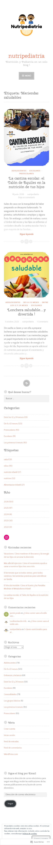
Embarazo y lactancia (12, 675)
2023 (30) (8, 521)
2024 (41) (8, 514)
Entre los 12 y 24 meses (14, 682)
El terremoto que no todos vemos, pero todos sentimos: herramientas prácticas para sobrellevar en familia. (25, 576)
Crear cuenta (9, 729)
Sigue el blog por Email (22, 773)
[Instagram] (6, 537)
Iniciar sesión (9, 735)
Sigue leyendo (18, 234)
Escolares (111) (10, 436)
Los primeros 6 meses (13, 707)
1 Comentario (42, 322)
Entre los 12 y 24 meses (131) (16, 417)
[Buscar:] (26, 398)
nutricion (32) (9, 478)
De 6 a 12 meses (31, 302)
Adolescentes (19, 171)
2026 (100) (8, 502)
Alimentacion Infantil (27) (14, 485)
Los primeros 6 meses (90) (15, 443)
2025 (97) (8, 508)
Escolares (34, 171)
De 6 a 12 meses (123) (13, 424)
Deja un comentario (26, 197)
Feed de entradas (11, 741)
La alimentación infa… (19, 621)
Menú (28, 75)
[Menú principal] (26, 383)
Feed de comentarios (13, 748)
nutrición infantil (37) (12, 472)
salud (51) (8, 459)
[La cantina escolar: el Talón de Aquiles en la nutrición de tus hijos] (26, 137)
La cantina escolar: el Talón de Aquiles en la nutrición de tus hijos (26, 182)
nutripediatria (26, 55)
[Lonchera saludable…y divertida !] (26, 274)
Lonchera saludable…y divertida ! (26, 312)
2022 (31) (8, 527)
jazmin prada (15, 613)
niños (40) (8, 466)
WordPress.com (11, 754)
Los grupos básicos (12, 701)
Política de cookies (29, 834)
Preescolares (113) (11, 430)
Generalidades (10, 694)
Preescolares (26, 174)
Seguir (10, 804)
